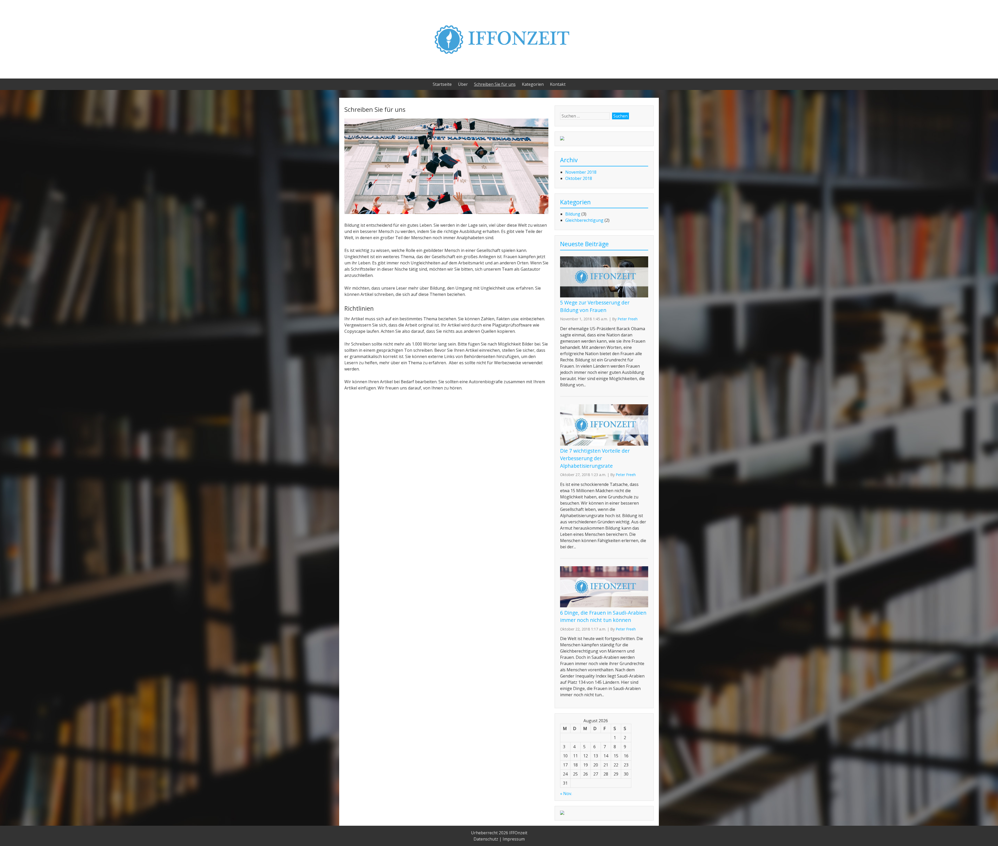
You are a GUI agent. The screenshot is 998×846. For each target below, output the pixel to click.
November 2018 (580, 172)
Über (463, 84)
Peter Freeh (628, 318)
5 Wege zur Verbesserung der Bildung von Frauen (594, 306)
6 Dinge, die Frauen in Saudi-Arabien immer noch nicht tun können (603, 616)
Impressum (514, 839)
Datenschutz (486, 839)
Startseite (442, 84)
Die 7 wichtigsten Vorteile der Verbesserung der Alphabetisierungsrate (595, 458)
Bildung (572, 214)
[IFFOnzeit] (499, 65)
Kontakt (558, 84)
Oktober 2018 (578, 178)
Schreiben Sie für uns (495, 84)
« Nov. (566, 793)
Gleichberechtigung (584, 220)
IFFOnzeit (518, 833)
